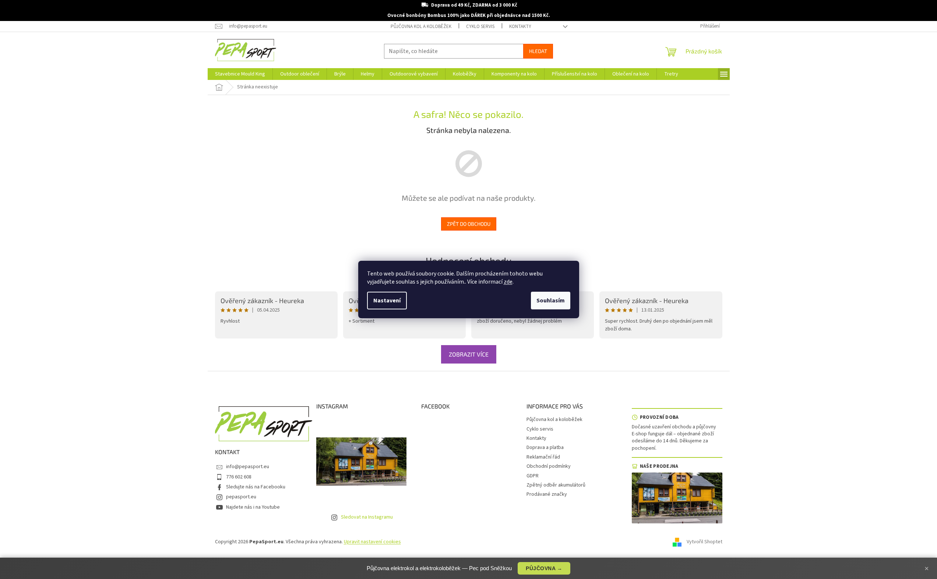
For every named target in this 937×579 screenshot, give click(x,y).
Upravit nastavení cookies (372, 541)
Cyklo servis (480, 26)
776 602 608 (238, 477)
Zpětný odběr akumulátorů (555, 485)
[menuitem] (240, 74)
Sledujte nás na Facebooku (255, 487)
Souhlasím (550, 300)
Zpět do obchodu (468, 224)
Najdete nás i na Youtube (253, 507)
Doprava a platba (545, 447)
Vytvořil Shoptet (704, 541)
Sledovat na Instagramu (367, 517)
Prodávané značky (546, 494)
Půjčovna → (544, 568)
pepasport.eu (241, 497)
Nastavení (387, 300)
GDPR (532, 476)
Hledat (538, 51)
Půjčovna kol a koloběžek (421, 26)
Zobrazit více (469, 354)
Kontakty (520, 26)
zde (508, 282)
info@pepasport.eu (247, 466)
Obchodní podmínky (548, 466)
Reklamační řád (543, 457)
